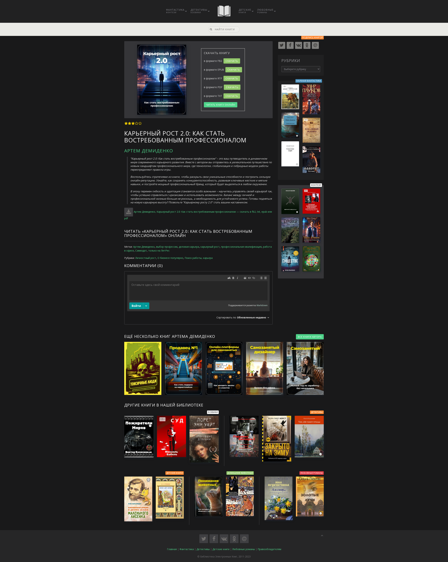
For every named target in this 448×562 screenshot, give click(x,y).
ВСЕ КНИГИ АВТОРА (310, 336)
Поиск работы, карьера (199, 258)
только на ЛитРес (159, 250)
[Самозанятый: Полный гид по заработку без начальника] (303, 368)
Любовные (265, 11)
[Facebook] (290, 45)
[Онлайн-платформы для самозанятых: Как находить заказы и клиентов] (222, 368)
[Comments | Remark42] (198, 298)
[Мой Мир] (315, 45)
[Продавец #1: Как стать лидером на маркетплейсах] (181, 368)
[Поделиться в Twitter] (203, 538)
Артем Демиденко (148, 150)
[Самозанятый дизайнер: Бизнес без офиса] (263, 368)
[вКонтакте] (298, 45)
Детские (245, 11)
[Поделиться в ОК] (234, 538)
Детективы (199, 11)
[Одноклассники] (306, 45)
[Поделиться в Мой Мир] (244, 538)
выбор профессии (166, 246)
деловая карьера (189, 246)
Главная (172, 549)
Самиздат (141, 250)
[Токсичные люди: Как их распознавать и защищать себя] (141, 368)
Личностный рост (145, 258)
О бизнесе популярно (170, 258)
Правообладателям (269, 549)
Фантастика (175, 11)
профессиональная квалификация (241, 246)
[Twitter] (281, 45)
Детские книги (220, 549)
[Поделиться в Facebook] (213, 538)
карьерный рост (210, 246)
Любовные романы (243, 549)
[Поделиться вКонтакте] (224, 538)
